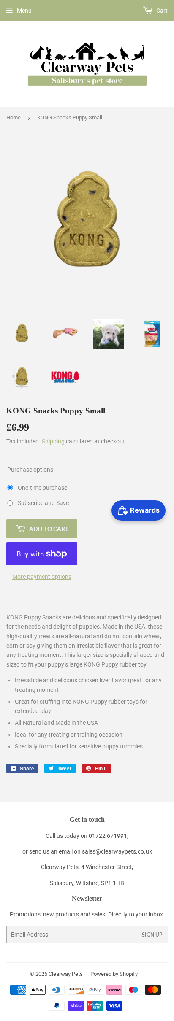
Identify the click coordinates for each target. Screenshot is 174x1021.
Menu (24, 10)
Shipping (53, 441)
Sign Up (152, 935)
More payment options (41, 576)
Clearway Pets (66, 974)
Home (13, 117)
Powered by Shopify (114, 974)
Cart (161, 10)
